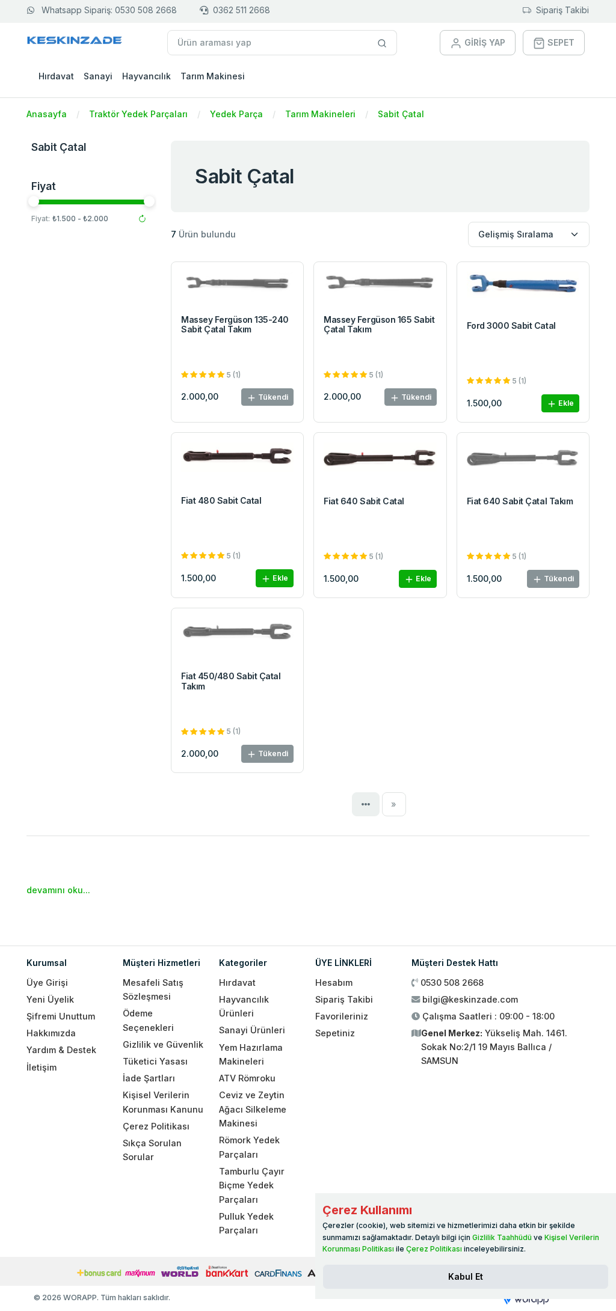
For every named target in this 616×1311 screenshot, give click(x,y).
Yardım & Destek (61, 1050)
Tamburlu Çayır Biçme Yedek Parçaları (252, 1185)
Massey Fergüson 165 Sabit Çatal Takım (379, 324)
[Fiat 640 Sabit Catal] (380, 460)
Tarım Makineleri (320, 114)
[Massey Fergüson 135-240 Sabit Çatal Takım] (237, 285)
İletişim (41, 1067)
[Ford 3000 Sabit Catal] (523, 288)
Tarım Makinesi (212, 76)
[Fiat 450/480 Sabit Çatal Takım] (237, 636)
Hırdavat (56, 76)
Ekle (565, 403)
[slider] (33, 201)
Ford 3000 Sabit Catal (511, 325)
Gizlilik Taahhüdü (502, 1237)
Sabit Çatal (401, 114)
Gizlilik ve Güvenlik (163, 1044)
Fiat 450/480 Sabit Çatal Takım (230, 681)
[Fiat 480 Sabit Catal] (237, 460)
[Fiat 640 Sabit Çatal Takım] (523, 460)
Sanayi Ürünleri (252, 1030)
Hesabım (334, 982)
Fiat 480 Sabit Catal (221, 500)
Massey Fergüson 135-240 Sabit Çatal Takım (235, 324)
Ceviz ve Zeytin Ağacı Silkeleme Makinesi (252, 1109)
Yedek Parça (236, 114)
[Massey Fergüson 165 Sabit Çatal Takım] (380, 285)
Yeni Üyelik (50, 999)
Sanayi (98, 76)
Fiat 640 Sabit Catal (364, 501)
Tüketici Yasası (155, 1061)
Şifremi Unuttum (60, 1016)
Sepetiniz (335, 1033)
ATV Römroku (247, 1078)
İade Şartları (149, 1078)
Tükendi (272, 397)
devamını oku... (58, 890)
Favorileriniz (341, 1016)
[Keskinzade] (74, 42)
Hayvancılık (146, 76)
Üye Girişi (47, 982)
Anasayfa (46, 114)
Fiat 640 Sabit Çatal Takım (520, 501)
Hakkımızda (51, 1033)
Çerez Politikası (156, 1126)
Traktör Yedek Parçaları (138, 114)
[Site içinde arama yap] (382, 42)
